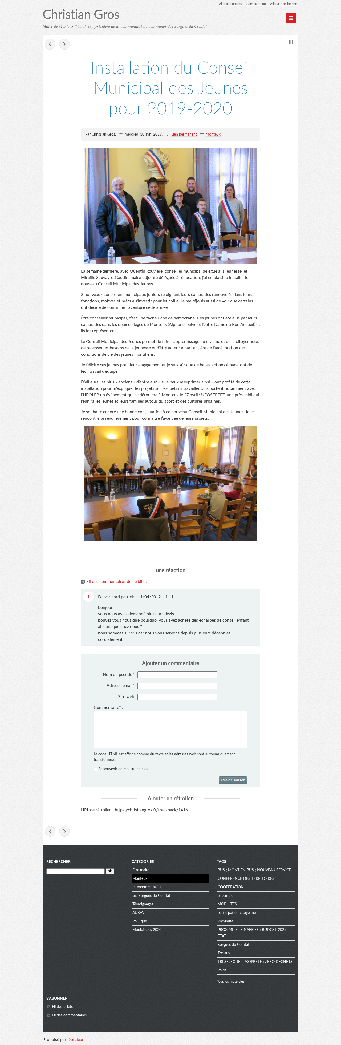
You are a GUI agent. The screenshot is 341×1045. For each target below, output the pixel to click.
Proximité (225, 921)
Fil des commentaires (69, 1015)
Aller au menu (256, 3)
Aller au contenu (230, 3)
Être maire (140, 870)
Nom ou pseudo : (119, 675)
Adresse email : (121, 685)
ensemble (225, 896)
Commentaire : (108, 708)
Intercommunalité (146, 887)
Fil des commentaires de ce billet (116, 582)
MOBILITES (227, 904)
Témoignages (142, 904)
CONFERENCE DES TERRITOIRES (246, 879)
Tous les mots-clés (231, 981)
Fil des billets (62, 1007)
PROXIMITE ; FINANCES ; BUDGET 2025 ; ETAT (253, 933)
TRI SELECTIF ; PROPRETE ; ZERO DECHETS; (256, 962)
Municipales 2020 (146, 930)
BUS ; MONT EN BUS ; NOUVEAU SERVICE (254, 870)
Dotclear (75, 1040)
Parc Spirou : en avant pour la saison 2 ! (50, 44)
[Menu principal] (291, 18)
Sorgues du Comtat (233, 945)
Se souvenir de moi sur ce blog (123, 769)
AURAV (138, 913)
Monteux (213, 134)
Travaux (224, 953)
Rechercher (58, 862)
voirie (222, 970)
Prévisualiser (233, 780)
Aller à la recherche (283, 3)
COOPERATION (231, 887)
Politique (139, 921)
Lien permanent (184, 134)
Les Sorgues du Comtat (151, 896)
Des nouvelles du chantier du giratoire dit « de (64, 44)
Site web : (127, 697)
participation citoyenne (237, 913)
